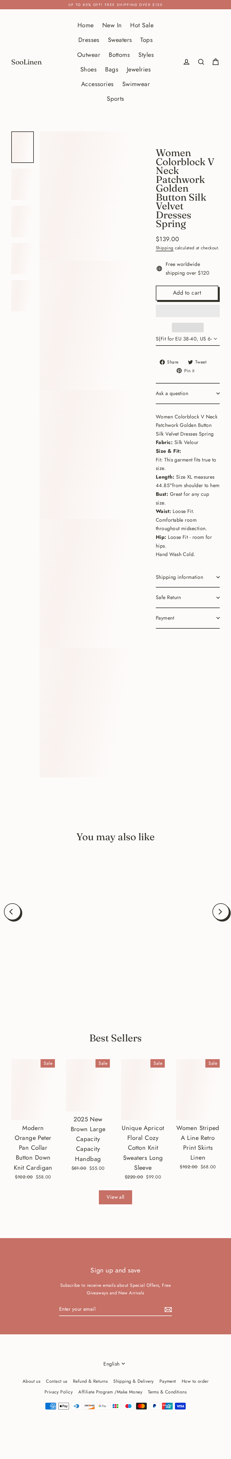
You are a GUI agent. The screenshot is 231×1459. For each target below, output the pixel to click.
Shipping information (179, 577)
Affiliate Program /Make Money (110, 1392)
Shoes (88, 69)
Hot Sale (142, 25)
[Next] (220, 911)
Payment (165, 618)
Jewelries (139, 69)
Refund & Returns (90, 1381)
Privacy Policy (59, 1392)
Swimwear (136, 84)
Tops (146, 39)
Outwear (88, 54)
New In (112, 25)
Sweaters (120, 39)
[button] (188, 311)
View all (115, 1197)
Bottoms (119, 54)
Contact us (56, 1381)
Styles (146, 54)
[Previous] (12, 911)
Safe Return (168, 597)
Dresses (88, 39)
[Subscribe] (167, 1309)
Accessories (97, 84)
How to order (195, 1381)
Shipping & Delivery (133, 1381)
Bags (111, 69)
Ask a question (172, 393)
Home (85, 25)
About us (32, 1381)
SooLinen (26, 62)
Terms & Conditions (167, 1392)
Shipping (165, 248)
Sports (115, 98)
